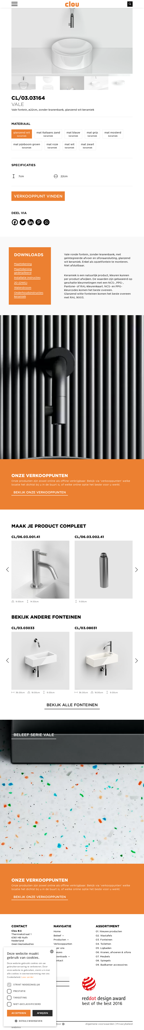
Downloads (61, 956)
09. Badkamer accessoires (111, 964)
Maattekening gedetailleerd (23, 270)
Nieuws (58, 952)
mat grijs (92, 134)
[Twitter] (23, 222)
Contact (58, 960)
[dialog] (30, 986)
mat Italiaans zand (48, 134)
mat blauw (73, 134)
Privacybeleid (124, 1023)
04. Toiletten (103, 943)
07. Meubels (103, 956)
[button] (30, 1021)
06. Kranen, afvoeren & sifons (113, 952)
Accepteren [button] (19, 1013)
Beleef (58, 935)
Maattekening (23, 263)
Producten (60, 939)
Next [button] (138, 569)
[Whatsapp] (46, 222)
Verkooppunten (63, 943)
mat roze (52, 146)
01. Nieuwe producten (109, 931)
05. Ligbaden (103, 947)
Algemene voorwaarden (99, 1023)
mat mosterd (112, 134)
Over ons (59, 947)
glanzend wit (21, 134)
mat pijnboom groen (26, 146)
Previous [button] (6, 569)
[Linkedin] (31, 222)
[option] (72, 42)
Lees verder (27, 977)
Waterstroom (22, 287)
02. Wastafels (104, 935)
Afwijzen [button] (42, 1013)
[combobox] (52, 951)
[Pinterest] (38, 222)
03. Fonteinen (104, 939)
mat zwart (87, 146)
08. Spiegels (103, 960)
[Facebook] (15, 222)
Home (57, 931)
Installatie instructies (27, 277)
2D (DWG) (20, 282)
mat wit (69, 146)
